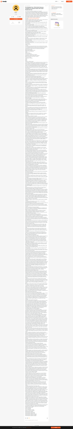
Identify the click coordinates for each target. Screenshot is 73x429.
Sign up (62, 1)
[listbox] (56, 1)
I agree (56, 427)
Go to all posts (37, 425)
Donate (20, 16)
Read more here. (29, 427)
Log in (69, 1)
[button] (4, 1)
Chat (13, 16)
